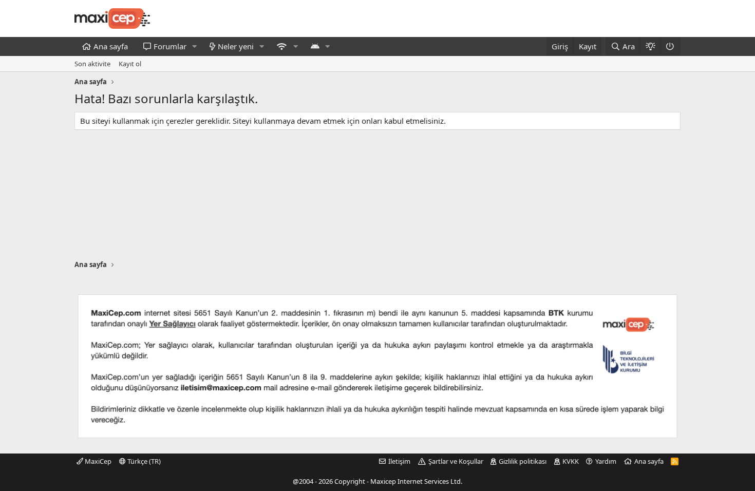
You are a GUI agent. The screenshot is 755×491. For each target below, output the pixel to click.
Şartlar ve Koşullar (455, 461)
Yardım (605, 461)
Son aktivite (92, 63)
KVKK (570, 461)
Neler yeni (236, 46)
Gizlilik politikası (522, 461)
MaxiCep (97, 461)
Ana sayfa (110, 46)
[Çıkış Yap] (670, 46)
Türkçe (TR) (143, 461)
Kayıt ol (130, 63)
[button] (194, 46)
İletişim (399, 461)
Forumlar (170, 46)
